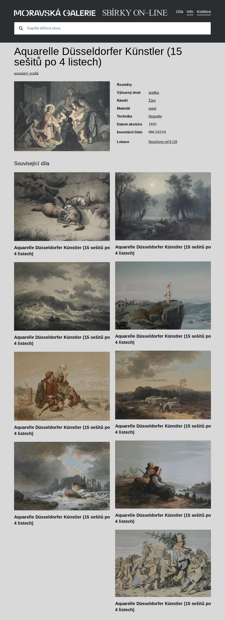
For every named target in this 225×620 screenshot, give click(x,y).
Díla (179, 11)
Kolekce (204, 11)
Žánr (152, 100)
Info (190, 11)
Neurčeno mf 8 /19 (163, 142)
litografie (155, 116)
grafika (154, 92)
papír (152, 108)
